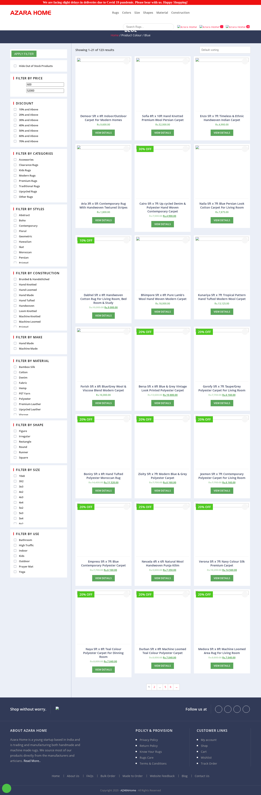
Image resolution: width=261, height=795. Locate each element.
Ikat (21, 247)
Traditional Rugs (29, 186)
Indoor (23, 550)
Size (137, 12)
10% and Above (28, 109)
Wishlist (206, 757)
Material (162, 12)
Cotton (23, 372)
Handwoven (26, 306)
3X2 (21, 481)
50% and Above (28, 130)
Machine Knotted (29, 316)
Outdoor (24, 561)
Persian (24, 257)
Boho (22, 220)
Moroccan (25, 252)
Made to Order (133, 776)
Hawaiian (25, 241)
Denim (23, 377)
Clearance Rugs (28, 165)
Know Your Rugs (151, 752)
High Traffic (26, 545)
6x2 (21, 523)
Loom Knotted (28, 311)
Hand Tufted (27, 300)
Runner (23, 452)
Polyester (25, 399)
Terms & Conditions (153, 763)
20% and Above (28, 115)
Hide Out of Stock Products (36, 66)
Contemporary (28, 226)
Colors (126, 12)
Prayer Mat (26, 566)
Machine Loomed (30, 321)
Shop (204, 746)
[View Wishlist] (211, 26)
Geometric (25, 236)
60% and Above (28, 136)
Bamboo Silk (27, 367)
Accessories (26, 159)
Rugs (115, 12)
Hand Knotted (27, 284)
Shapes (148, 12)
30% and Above (28, 120)
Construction (180, 12)
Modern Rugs (27, 175)
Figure (23, 431)
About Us (73, 776)
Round (23, 447)
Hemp (23, 388)
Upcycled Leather (30, 409)
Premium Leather (30, 404)
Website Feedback (162, 776)
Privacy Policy (149, 740)
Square (23, 457)
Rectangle (25, 441)
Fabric (23, 383)
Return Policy (149, 746)
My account (209, 740)
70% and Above (28, 141)
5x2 (21, 508)
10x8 (22, 476)
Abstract (24, 215)
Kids (21, 556)
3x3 (21, 486)
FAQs (89, 776)
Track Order (209, 763)
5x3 (21, 513)
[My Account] (187, 26)
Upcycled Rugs (28, 191)
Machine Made (28, 348)
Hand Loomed (28, 290)
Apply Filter (24, 54)
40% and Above (28, 125)
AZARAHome (128, 790)
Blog (185, 776)
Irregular (24, 436)
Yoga (22, 572)
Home (115, 35)
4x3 (21, 497)
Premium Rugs (28, 181)
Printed (23, 263)
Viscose (23, 414)
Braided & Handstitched (34, 279)
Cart (204, 752)
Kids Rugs (25, 170)
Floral (23, 231)
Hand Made (26, 295)
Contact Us (202, 776)
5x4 (21, 518)
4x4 (21, 502)
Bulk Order (108, 776)
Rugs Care (147, 757)
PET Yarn (24, 393)
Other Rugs (26, 197)
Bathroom (25, 540)
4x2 (21, 492)
